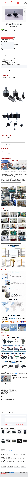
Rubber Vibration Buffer (3, 469)
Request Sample (12, 39)
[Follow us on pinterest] (26, 472)
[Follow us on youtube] (25, 472)
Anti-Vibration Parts (23, 454)
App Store (2, 472)
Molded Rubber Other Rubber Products (20, 461)
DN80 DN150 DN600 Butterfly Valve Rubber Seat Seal (14, 436)
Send (5, 424)
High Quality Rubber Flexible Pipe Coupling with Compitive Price (14, 445)
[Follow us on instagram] (24, 472)
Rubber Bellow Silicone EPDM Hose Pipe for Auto (25, 445)
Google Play (6, 472)
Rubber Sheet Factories (16, 466)
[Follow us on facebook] (22, 472)
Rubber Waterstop (16, 454)
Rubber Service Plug (9, 453)
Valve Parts (8, 454)
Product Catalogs (10, 450)
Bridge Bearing (15, 453)
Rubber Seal (6, 461)
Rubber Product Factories (10, 466)
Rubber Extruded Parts (3, 454)
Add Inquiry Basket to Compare (14, 26)
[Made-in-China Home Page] (14, 1)
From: (3, 415)
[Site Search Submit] (18, 3)
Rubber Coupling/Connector (24, 453)
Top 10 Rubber (9, 469)
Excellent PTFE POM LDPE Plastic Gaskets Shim (19, 445)
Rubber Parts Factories (23, 466)
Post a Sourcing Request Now (19, 424)
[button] (2, 3)
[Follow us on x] (23, 472)
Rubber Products (7, 396)
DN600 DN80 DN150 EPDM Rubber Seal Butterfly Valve (3, 445)
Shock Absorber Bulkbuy (19, 469)
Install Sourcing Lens (4, 473)
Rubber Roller (2, 461)
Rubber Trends (13, 469)
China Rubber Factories (3, 466)
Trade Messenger (11, 472)
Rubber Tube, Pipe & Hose (12, 461)
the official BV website (16, 373)
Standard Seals (2, 453)
